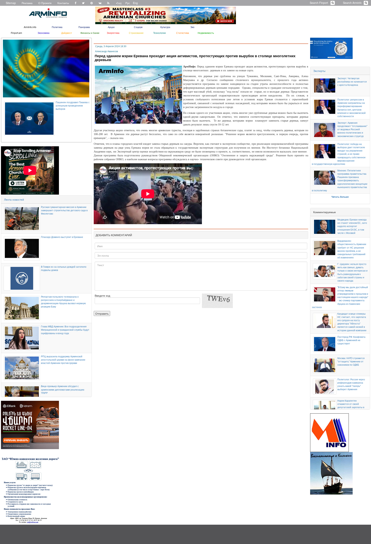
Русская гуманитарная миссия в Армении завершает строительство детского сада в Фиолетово (64, 210)
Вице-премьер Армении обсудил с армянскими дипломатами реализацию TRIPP (62, 389)
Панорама (84, 27)
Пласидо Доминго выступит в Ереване (62, 236)
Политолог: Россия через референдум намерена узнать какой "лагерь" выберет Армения (351, 384)
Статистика (182, 32)
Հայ (119, 3)
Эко (192, 27)
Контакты (63, 3)
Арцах (111, 27)
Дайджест (66, 32)
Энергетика (113, 32)
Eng (135, 3)
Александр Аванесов (106, 51)
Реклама (27, 3)
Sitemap (11, 3)
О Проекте (45, 3)
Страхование (136, 32)
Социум (138, 27)
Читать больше (340, 196)
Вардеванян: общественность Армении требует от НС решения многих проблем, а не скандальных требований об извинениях (351, 249)
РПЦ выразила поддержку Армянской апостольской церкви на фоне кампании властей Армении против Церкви (63, 359)
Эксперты (319, 71)
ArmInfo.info (30, 27)
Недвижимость (206, 32)
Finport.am (16, 32)
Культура (165, 27)
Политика (57, 27)
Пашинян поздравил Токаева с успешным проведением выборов (72, 105)
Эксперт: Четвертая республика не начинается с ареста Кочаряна (352, 81)
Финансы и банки (89, 32)
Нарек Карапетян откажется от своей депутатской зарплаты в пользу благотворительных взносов (352, 407)
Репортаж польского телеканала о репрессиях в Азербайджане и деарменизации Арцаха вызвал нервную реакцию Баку (63, 301)
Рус (127, 3)
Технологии (159, 32)
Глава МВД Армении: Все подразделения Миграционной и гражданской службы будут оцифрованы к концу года (65, 330)
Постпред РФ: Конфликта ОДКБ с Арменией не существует (351, 340)
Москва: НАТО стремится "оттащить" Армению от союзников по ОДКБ (351, 361)
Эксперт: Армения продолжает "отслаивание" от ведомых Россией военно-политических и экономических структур (352, 129)
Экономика (43, 32)
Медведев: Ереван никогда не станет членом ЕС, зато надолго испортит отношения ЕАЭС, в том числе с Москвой (352, 226)
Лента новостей (14, 199)
